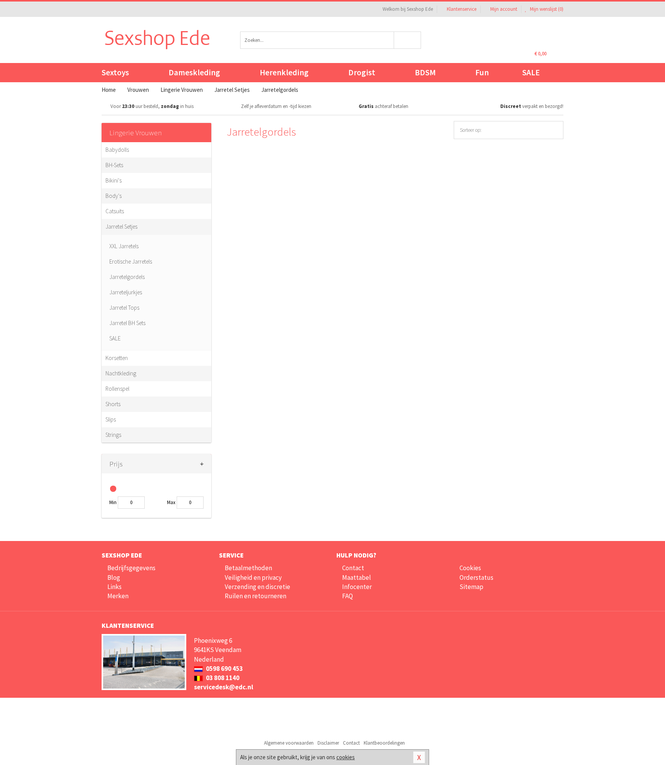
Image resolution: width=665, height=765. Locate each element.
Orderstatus (476, 577)
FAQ (347, 596)
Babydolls (117, 149)
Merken (118, 596)
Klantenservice (461, 9)
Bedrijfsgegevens (131, 568)
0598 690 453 (224, 668)
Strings (113, 434)
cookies (345, 757)
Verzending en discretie (257, 586)
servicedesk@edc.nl (223, 687)
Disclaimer (328, 743)
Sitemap (471, 586)
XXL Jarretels (124, 246)
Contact (353, 568)
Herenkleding (284, 72)
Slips (110, 419)
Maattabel (356, 577)
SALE (531, 72)
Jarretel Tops (124, 307)
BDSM (425, 72)
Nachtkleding (120, 373)
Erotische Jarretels (130, 261)
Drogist (361, 72)
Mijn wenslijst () (546, 9)
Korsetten (116, 358)
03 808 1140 (222, 678)
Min (113, 502)
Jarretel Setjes (121, 226)
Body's (113, 195)
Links (114, 586)
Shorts (112, 404)
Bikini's (113, 180)
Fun (482, 72)
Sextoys (115, 72)
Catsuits (114, 211)
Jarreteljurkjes (125, 292)
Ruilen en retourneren (255, 596)
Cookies (470, 568)
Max (171, 502)
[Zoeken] (407, 40)
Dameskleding (194, 72)
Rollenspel (117, 388)
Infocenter (357, 586)
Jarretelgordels (127, 276)
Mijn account (503, 9)
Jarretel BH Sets (127, 323)
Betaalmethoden (248, 568)
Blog (113, 577)
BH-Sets (114, 165)
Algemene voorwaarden (289, 743)
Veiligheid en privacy (253, 577)
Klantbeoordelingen (384, 743)
